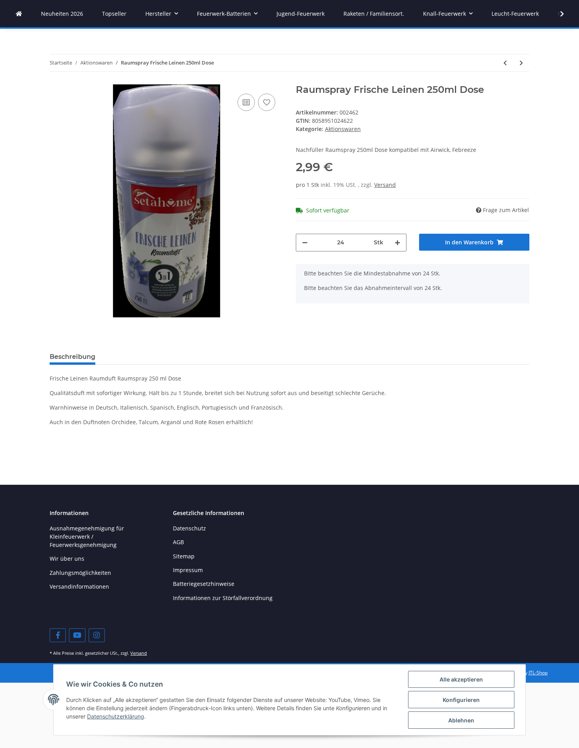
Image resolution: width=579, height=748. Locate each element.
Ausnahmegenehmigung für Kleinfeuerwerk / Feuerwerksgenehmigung (87, 537)
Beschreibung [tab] (72, 356)
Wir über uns (67, 558)
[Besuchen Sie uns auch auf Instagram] (97, 635)
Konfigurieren (461, 699)
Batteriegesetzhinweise (203, 583)
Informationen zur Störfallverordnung (223, 598)
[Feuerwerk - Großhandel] (19, 13)
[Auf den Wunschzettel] (266, 102)
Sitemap (184, 556)
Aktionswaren (343, 129)
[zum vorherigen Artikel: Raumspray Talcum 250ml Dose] (505, 62)
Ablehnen (461, 720)
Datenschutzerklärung (115, 716)
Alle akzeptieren (461, 679)
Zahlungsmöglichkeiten (80, 572)
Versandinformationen (79, 586)
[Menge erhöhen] (397, 242)
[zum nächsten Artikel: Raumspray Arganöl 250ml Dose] (521, 62)
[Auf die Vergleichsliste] (246, 102)
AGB (178, 542)
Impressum (188, 570)
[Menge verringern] (305, 242)
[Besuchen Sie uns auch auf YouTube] (77, 635)
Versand (385, 184)
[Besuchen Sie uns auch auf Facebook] (58, 635)
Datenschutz (189, 528)
